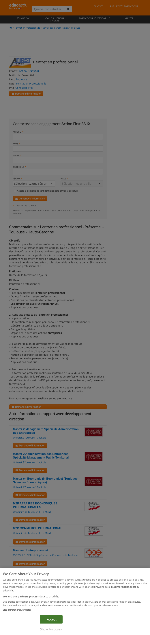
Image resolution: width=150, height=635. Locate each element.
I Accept (51, 619)
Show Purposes (51, 629)
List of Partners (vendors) (17, 609)
